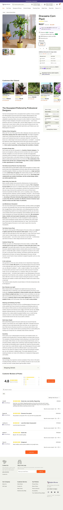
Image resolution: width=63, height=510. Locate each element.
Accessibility (35, 490)
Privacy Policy (35, 484)
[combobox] (54, 397)
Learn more (48, 68)
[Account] (57, 4)
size (4, 393)
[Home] (6, 4)
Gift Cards (4, 486)
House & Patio (58, 8)
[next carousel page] (60, 88)
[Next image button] (36, 31)
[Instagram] (48, 492)
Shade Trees (44, 8)
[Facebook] (51, 492)
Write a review (51, 381)
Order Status (20, 484)
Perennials (51, 8)
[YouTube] (55, 492)
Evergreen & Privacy (17, 8)
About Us (4, 484)
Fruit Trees (8, 8)
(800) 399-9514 (46, 74)
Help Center (20, 488)
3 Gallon (42, 44)
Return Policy (35, 486)
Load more (31, 452)
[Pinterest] (58, 492)
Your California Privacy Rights (38, 492)
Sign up (41, 471)
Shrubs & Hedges (27, 8)
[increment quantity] (46, 48)
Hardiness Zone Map (21, 490)
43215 (47, 32)
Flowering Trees (36, 8)
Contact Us (4, 474)
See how (51, 32)
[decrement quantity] (40, 48)
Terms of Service (35, 488)
